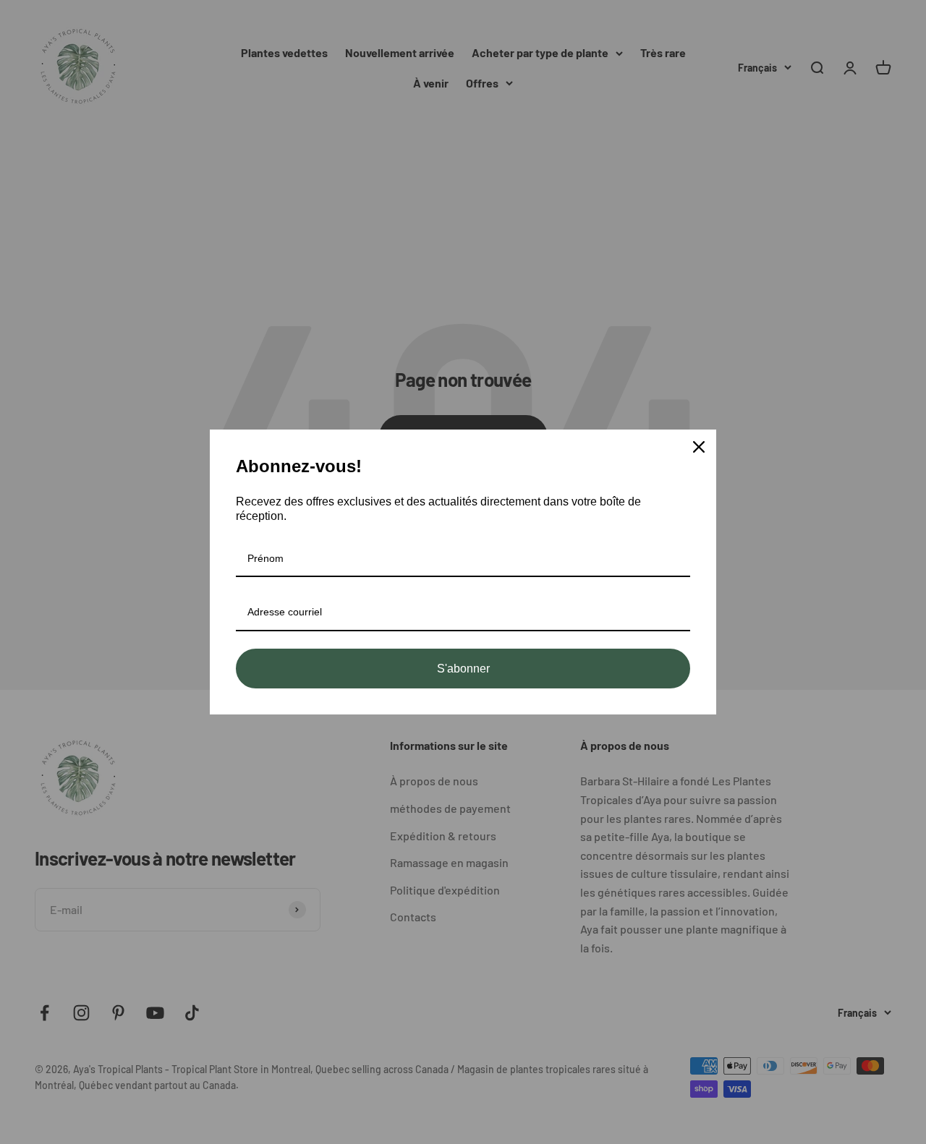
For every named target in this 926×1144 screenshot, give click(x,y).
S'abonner (463, 668)
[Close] (698, 447)
